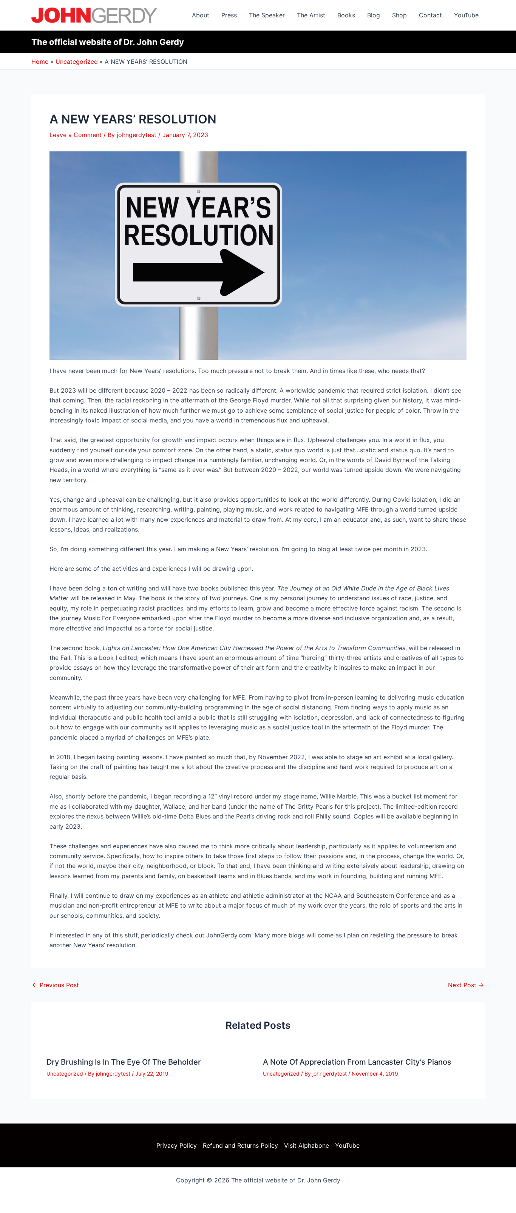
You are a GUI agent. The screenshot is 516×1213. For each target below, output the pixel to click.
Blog (373, 15)
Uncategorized (64, 1073)
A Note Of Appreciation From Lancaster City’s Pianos (357, 1062)
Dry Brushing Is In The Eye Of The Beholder (123, 1062)
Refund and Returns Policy (240, 1145)
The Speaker (267, 15)
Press (229, 15)
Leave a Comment (75, 135)
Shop (399, 15)
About (200, 15)
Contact (430, 15)
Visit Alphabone (306, 1145)
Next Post (466, 985)
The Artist (311, 15)
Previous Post (55, 985)
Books (346, 15)
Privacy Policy (176, 1145)
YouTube (466, 15)
